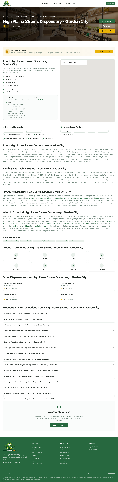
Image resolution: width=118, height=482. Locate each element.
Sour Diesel (47, 198)
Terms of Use (14, 473)
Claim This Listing (105, 51)
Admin (35, 473)
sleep (79, 223)
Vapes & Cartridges (37, 452)
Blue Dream (31, 198)
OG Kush (39, 198)
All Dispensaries (64, 450)
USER (31, 473)
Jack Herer (109, 221)
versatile (36, 226)
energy (5, 223)
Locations (58, 3)
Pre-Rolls (34, 450)
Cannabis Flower (36, 447)
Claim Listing (108, 31)
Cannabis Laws (64, 455)
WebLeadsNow (111, 473)
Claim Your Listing (58, 425)
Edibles (34, 455)
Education (71, 3)
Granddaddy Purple (52, 223)
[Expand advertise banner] (3, 479)
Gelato (96, 198)
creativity (12, 223)
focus (21, 223)
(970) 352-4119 (38, 99)
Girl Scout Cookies (59, 198)
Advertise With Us (65, 458)
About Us (63, 461)
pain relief (96, 223)
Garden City (25, 16)
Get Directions (108, 21)
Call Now (108, 26)
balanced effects (45, 226)
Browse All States (65, 447)
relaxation (85, 223)
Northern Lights (73, 198)
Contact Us (110, 3)
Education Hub (64, 452)
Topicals (34, 461)
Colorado (17, 16)
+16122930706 (95, 447)
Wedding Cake (84, 198)
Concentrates (35, 458)
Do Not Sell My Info (23, 473)
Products (46, 3)
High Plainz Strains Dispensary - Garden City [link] (44, 16)
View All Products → (37, 463)
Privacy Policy (6, 473)
